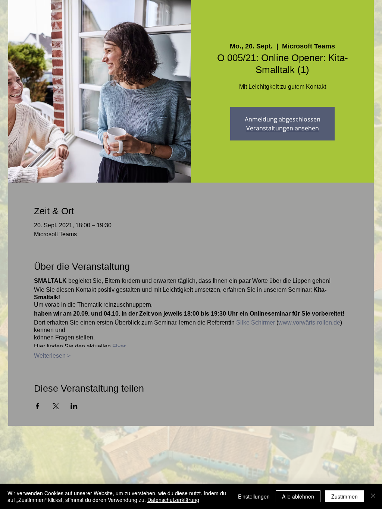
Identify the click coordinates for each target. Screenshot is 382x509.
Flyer (119, 346)
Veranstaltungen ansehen (282, 128)
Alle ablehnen (298, 496)
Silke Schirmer (255, 322)
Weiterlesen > (52, 355)
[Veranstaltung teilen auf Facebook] (37, 406)
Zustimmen (344, 496)
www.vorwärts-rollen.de (309, 322)
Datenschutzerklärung (173, 499)
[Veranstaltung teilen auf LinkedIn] (74, 406)
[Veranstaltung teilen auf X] (55, 406)
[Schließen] (373, 496)
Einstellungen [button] (254, 496)
